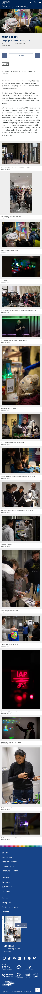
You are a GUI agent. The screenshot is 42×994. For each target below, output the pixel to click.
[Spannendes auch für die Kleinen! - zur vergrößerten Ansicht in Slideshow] (21, 375)
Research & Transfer (9, 862)
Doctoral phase (7, 857)
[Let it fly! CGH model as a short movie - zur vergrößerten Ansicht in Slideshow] (21, 728)
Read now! (21, 925)
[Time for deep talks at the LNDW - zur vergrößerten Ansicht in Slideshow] (21, 628)
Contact (5, 898)
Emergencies (7, 903)
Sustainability (7, 887)
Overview (21, 55)
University (5, 878)
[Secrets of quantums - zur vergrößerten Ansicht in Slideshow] (21, 528)
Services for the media (10, 907)
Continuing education (10, 871)
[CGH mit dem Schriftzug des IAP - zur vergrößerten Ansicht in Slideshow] (21, 679)
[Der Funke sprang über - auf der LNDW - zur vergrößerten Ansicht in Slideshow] (21, 824)
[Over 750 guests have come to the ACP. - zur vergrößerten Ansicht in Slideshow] (21, 193)
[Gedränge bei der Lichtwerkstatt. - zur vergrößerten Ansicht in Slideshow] (21, 578)
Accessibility (27, 991)
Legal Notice (5, 991)
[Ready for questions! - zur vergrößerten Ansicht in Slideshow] (21, 775)
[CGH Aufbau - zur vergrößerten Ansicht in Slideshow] (21, 266)
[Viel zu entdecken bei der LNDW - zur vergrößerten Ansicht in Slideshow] (21, 234)
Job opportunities (8, 866)
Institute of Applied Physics (15, 7)
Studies (5, 853)
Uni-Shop (5, 912)
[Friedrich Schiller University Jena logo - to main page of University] (6, 2)
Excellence (6, 882)
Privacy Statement (17, 991)
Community (6, 891)
